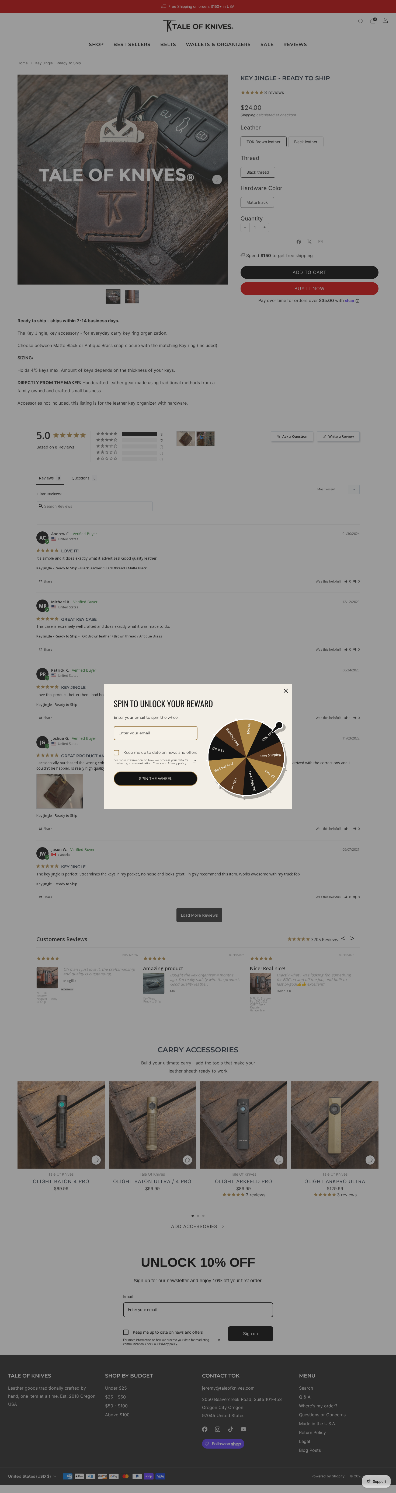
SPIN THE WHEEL (155, 778)
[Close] (285, 690)
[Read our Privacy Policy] (194, 761)
